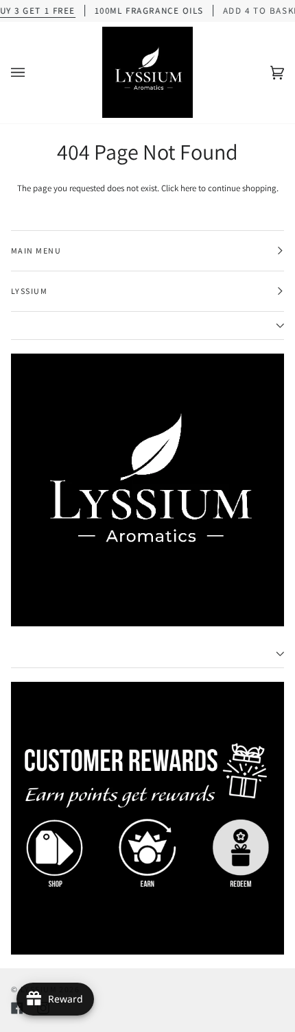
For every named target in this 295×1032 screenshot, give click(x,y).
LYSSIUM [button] (29, 291)
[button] (147, 326)
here (188, 188)
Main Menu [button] (36, 250)
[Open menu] (31, 72)
